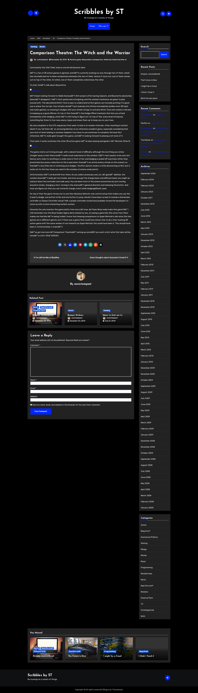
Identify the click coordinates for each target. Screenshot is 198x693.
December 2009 (148, 368)
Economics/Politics (149, 537)
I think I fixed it (147, 92)
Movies (144, 555)
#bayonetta (87, 60)
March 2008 (146, 495)
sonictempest (42, 60)
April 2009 (145, 416)
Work (143, 616)
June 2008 (146, 477)
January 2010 (147, 362)
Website (33, 396)
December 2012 (148, 240)
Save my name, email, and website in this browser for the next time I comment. (66, 405)
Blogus (106, 690)
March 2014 (146, 222)
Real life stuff (46, 307)
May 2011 (145, 283)
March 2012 (146, 258)
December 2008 (148, 441)
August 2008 (147, 465)
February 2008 (147, 502)
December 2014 (148, 204)
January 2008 (147, 508)
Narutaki (144, 152)
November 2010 (148, 307)
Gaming (34, 47)
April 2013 (145, 228)
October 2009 (147, 380)
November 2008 (148, 447)
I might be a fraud (149, 86)
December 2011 (147, 271)
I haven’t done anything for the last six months (154, 131)
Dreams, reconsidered (42, 315)
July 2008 (145, 471)
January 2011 (147, 295)
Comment (35, 345)
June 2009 (146, 404)
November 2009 (148, 374)
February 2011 (147, 289)
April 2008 (145, 489)
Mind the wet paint (149, 98)
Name (33, 380)
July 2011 (145, 277)
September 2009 (148, 386)
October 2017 (147, 198)
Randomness (146, 574)
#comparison (97, 60)
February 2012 (147, 265)
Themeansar (117, 690)
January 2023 (147, 192)
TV (142, 604)
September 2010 (148, 313)
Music (143, 561)
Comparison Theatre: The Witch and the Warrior (80, 53)
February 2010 (147, 356)
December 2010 (148, 301)
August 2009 (147, 392)
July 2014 (145, 210)
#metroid (107, 60)
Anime (143, 525)
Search (145, 47)
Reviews (144, 592)
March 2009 (146, 423)
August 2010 (146, 319)
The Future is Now (149, 80)
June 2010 (145, 331)
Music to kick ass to (112, 315)
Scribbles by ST (99, 12)
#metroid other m (119, 60)
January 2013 (147, 234)
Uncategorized (147, 610)
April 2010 (145, 344)
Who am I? (103, 26)
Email (33, 388)
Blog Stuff (145, 531)
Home (92, 26)
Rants (42, 47)
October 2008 (147, 453)
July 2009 (145, 398)
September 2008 (148, 459)
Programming (147, 567)
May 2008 (145, 483)
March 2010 (146, 350)
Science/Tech (39, 310)
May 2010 (145, 337)
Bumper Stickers (75, 315)
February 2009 (147, 429)
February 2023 (147, 186)
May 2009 (145, 410)
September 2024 (148, 173)
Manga (144, 549)
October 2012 (147, 246)
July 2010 (145, 325)
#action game (75, 60)
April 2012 (145, 252)
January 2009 (147, 435)
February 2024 (147, 179)
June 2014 (145, 216)
